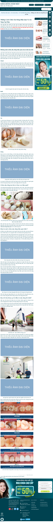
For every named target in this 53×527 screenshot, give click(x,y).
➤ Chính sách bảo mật (43, 504)
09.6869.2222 (48, 4)
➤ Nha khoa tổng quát (35, 509)
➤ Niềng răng (33, 505)
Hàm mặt (3, 9)
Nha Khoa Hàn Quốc (5, 12)
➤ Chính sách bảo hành (44, 505)
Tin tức (31, 9)
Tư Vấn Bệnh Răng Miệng (24, 12)
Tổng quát (23, 9)
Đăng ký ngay (45, 491)
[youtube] (10, 509)
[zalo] (15, 509)
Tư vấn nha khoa (14, 12)
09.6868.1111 (22, 508)
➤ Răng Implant (34, 507)
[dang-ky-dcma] (27, 519)
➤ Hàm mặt (33, 502)
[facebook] (18, 509)
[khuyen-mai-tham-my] (43, 89)
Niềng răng (8, 9)
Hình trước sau (36, 9)
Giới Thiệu (31, 4)
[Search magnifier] (50, 9)
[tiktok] (12, 509)
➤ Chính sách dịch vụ (43, 502)
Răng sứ (12, 9)
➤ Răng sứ (33, 504)
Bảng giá (27, 9)
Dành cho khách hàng (39, 4)
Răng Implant (17, 9)
